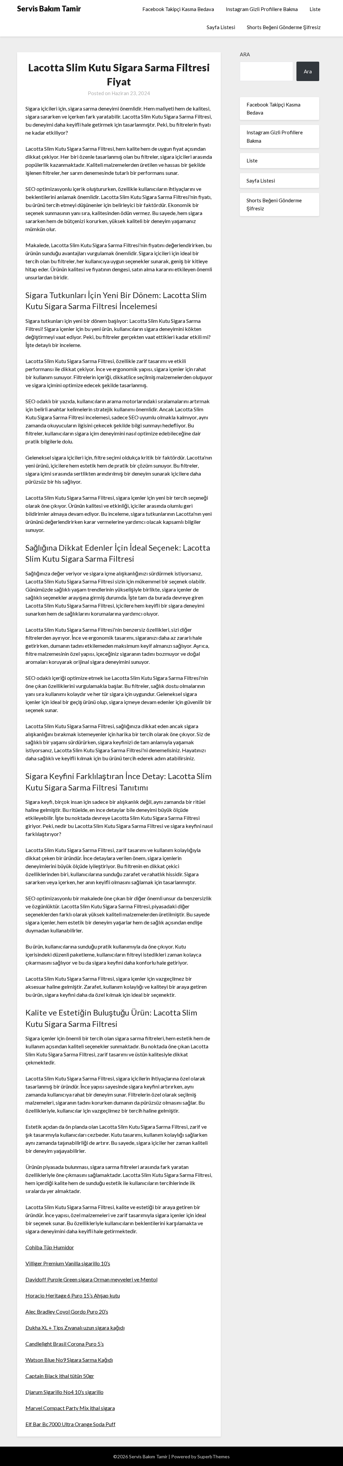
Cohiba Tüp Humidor (49, 1247)
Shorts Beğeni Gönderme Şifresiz (284, 27)
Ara (245, 54)
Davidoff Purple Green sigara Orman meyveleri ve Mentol (91, 1279)
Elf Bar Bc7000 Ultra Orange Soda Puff (70, 1424)
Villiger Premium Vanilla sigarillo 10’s (67, 1263)
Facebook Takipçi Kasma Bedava (178, 9)
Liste (315, 9)
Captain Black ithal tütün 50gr (59, 1376)
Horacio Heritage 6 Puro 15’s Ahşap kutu (72, 1295)
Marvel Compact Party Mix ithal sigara (70, 1408)
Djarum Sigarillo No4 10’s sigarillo (64, 1392)
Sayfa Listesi (221, 27)
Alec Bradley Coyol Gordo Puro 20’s (66, 1311)
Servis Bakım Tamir (49, 8)
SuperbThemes (213, 1456)
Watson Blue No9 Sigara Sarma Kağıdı (69, 1359)
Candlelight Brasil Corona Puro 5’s (64, 1343)
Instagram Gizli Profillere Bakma (262, 9)
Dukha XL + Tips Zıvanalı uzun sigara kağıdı (75, 1327)
